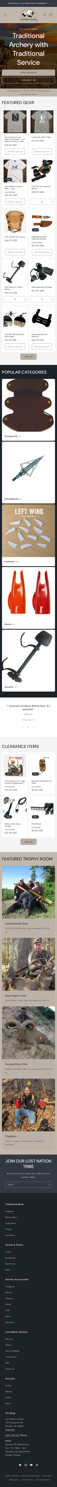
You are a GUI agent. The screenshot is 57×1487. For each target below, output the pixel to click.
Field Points (10, 1264)
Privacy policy (47, 1476)
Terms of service (27, 1480)
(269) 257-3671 (12, 1435)
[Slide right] (34, 727)
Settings (8, 1391)
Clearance (9, 1322)
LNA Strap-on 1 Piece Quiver (14, 288)
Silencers (9, 1298)
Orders (8, 1397)
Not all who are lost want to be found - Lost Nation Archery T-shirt (15, 139)
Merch (8, 1316)
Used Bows (10, 1235)
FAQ (7, 1362)
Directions (10, 1429)
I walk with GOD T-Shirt (42, 137)
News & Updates (12, 1351)
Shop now (27, 719)
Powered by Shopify (33, 1476)
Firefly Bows (10, 1223)
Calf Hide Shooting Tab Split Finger (14, 335)
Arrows (8, 1251)
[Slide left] (23, 727)
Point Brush (36, 824)
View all (28, 356)
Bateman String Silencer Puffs (42, 782)
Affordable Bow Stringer (42, 287)
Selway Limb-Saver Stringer (13, 825)
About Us (9, 1339)
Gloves (8, 1304)
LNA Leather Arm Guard (15, 237)
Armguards (11, 436)
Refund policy (14, 1480)
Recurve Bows (11, 1217)
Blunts (7, 1269)
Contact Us (10, 1369)
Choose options (15, 151)
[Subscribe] (49, 1185)
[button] (5, 15)
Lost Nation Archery (18, 1476)
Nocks (8, 624)
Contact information (43, 1480)
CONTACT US (28, 80)
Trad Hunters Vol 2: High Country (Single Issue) (15, 782)
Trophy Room (11, 1357)
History (8, 1345)
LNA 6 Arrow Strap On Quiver (41, 187)
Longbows (9, 1211)
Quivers (9, 687)
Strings (8, 1229)
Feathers (10, 561)
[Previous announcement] (5, 3)
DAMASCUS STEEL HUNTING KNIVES (39, 238)
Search (8, 1403)
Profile (8, 1385)
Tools (7, 1310)
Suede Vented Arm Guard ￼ (39, 335)
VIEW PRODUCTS (28, 72)
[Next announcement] (52, 3)
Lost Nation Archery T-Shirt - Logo (14, 187)
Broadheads (12, 498)
